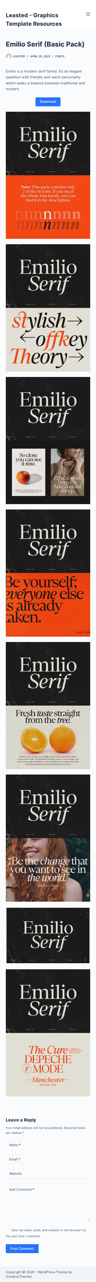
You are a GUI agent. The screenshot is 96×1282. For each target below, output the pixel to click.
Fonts (60, 56)
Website (15, 1173)
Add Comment (21, 1189)
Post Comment (22, 1248)
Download (48, 101)
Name (15, 1145)
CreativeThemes (19, 1276)
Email (14, 1159)
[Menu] (88, 14)
